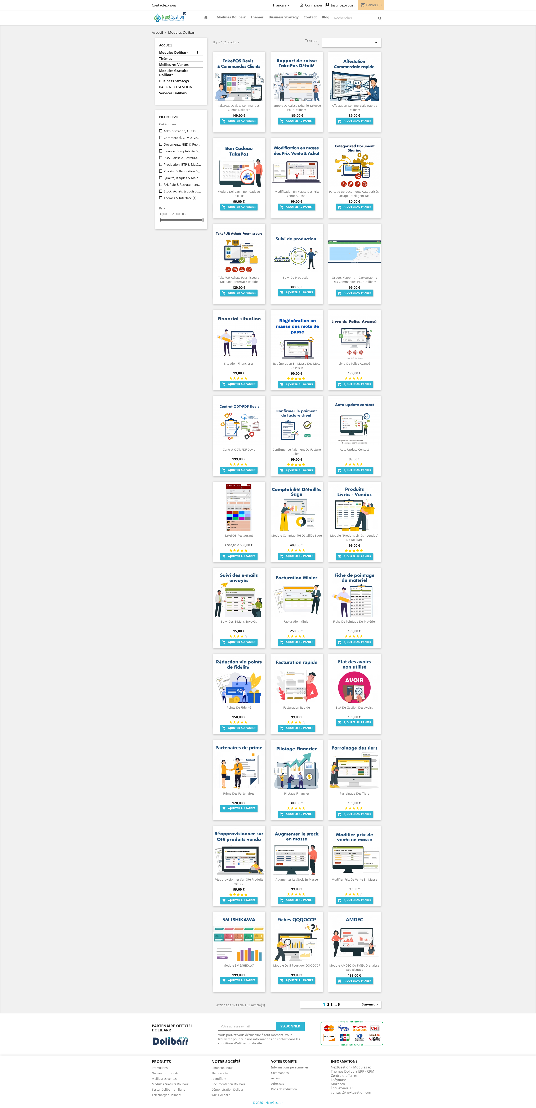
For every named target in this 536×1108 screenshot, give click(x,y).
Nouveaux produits (165, 1073)
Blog (325, 17)
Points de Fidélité (239, 707)
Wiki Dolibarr (220, 1095)
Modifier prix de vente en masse (354, 879)
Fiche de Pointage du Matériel (354, 621)
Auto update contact (354, 449)
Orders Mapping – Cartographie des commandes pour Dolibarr (354, 280)
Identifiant (218, 1079)
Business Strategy (284, 17)
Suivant (371, 1004)
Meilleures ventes (164, 1079)
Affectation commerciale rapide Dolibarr (354, 108)
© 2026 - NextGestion (268, 1102)
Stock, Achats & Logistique (182, 191)
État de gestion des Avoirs (354, 707)
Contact (310, 17)
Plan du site (219, 1073)
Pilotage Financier (296, 793)
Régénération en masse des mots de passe (296, 366)
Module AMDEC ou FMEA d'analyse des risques (354, 967)
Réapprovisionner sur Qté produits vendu (238, 881)
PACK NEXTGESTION (175, 87)
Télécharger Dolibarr (166, 1095)
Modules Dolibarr (231, 17)
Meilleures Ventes (174, 65)
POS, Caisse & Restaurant (182, 158)
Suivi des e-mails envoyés (239, 621)
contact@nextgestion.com (351, 1092)
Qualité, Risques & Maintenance (182, 178)
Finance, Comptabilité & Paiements (182, 151)
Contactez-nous (164, 5)
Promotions (160, 1068)
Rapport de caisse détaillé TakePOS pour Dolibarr (297, 108)
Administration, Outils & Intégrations (182, 131)
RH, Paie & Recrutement (182, 184)
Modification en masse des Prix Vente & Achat (297, 194)
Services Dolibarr (173, 93)
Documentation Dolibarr (228, 1084)
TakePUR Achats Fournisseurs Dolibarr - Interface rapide (238, 280)
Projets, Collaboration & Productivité (182, 171)
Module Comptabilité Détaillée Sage (296, 535)
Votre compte (284, 1061)
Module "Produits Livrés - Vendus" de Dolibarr (354, 537)
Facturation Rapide (296, 707)
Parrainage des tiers (354, 793)
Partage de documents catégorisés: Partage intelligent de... (354, 194)
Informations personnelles (289, 1067)
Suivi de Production (296, 278)
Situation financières (239, 363)
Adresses (277, 1084)
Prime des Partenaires (238, 793)
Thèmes (257, 17)
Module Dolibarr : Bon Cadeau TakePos (239, 194)
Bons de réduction (284, 1089)
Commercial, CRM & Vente (182, 138)
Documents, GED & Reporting (182, 144)
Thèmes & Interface (180, 198)
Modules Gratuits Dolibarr (173, 73)
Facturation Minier (297, 621)
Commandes (280, 1073)
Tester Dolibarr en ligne (168, 1089)
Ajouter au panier (239, 121)
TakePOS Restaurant (239, 535)
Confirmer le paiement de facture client (297, 452)
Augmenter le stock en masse (297, 879)
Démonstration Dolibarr (228, 1089)
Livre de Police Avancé (354, 363)
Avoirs (275, 1078)
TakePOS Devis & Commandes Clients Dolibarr (239, 108)
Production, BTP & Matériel (182, 164)
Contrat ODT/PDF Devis (239, 449)
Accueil (165, 45)
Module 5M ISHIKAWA (238, 965)
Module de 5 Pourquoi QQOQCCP (296, 965)
